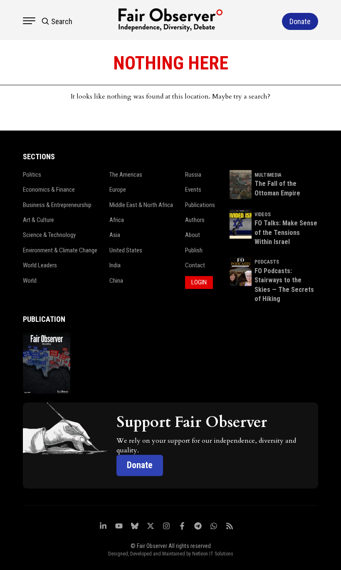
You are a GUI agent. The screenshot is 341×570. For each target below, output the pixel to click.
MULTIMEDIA (268, 175)
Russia (193, 174)
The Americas (125, 174)
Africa (116, 220)
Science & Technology (49, 235)
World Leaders (40, 265)
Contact (195, 265)
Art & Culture (38, 220)
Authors (195, 220)
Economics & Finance (49, 189)
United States (125, 250)
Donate (140, 465)
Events (193, 189)
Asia (114, 235)
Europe (117, 189)
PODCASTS (267, 262)
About (192, 235)
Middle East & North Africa (141, 205)
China (116, 280)
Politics (32, 174)
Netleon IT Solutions (212, 554)
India (115, 265)
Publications (200, 205)
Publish (194, 250)
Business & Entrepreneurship (57, 205)
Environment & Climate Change (60, 250)
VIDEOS (263, 214)
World (30, 280)
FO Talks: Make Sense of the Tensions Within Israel (286, 232)
